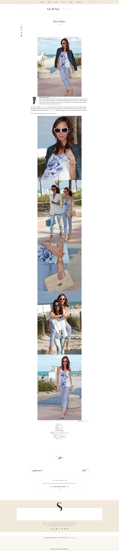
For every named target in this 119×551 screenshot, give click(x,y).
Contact (27, 2)
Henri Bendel (58, 432)
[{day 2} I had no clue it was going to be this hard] (94, 513)
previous (38, 471)
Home (56, 2)
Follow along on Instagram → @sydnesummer (59, 549)
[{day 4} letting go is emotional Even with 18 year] (38, 513)
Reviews (71, 2)
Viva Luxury (45, 107)
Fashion (42, 2)
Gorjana (57, 434)
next (84, 471)
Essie (57, 437)
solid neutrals (52, 110)
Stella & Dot (66, 432)
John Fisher (85, 421)
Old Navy (61, 426)
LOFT (60, 424)
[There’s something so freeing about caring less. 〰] (52, 513)
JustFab (61, 438)
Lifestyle (63, 2)
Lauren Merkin (60, 435)
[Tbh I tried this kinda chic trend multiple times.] (80, 513)
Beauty (49, 2)
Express (61, 429)
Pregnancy (79, 2)
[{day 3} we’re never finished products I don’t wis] (66, 513)
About (21, 2)
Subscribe (96, 2)
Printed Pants (52, 97)
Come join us (72, 537)
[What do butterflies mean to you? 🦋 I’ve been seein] (24, 513)
